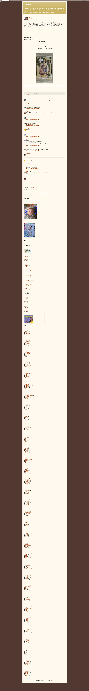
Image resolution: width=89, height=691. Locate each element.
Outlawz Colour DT (27, 553)
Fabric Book (26, 429)
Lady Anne (26, 507)
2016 (26, 305)
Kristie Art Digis (27, 504)
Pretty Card (27, 285)
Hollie (26, 458)
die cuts (26, 411)
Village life (26, 664)
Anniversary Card (27, 333)
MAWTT (26, 531)
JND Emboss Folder (27, 483)
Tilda (26, 651)
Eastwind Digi (27, 421)
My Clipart (26, 539)
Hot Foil (26, 461)
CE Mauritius (27, 363)
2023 (26, 260)
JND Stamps (26, 491)
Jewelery (26, 469)
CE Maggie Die (27, 362)
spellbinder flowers (27, 622)
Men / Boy (26, 533)
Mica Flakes (26, 534)
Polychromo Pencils (27, 580)
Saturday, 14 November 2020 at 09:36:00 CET (32, 108)
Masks (26, 527)
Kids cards (26, 501)
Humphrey (26, 463)
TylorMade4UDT (27, 662)
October (27, 288)
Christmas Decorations (28, 382)
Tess (25, 650)
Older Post (63, 185)
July (26, 292)
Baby (25, 336)
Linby (27, 148)
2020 (26, 264)
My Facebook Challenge (28, 542)
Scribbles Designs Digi (28, 608)
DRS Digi (26, 417)
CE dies (26, 358)
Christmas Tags (27, 383)
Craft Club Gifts (27, 390)
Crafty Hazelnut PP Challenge (29, 395)
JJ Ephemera (26, 471)
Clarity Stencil (27, 387)
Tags (25, 645)
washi (26, 666)
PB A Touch (26, 567)
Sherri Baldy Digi (27, 616)
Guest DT (26, 453)
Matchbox (26, 528)
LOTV (26, 515)
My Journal (26, 543)
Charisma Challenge (27, 373)
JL (25, 472)
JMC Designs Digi (27, 478)
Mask (26, 526)
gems (25, 439)
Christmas (26, 379)
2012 (26, 310)
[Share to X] (35, 93)
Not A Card (26, 547)
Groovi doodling (27, 449)
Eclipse (26, 422)
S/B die (26, 602)
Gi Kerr (26, 440)
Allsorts (28, 94)
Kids (25, 500)
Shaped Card (26, 611)
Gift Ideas (26, 442)
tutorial (26, 659)
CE (25, 356)
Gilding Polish (27, 443)
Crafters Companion (27, 393)
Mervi (27, 116)
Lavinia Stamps (27, 510)
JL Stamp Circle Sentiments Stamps (30, 475)
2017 (26, 303)
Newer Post (26, 185)
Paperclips (26, 563)
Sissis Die (26, 618)
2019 (26, 301)
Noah (26, 546)
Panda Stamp (27, 559)
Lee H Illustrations (27, 511)
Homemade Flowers (27, 460)
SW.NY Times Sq (27, 640)
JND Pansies (26, 489)
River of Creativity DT (28, 600)
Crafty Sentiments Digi (28, 399)
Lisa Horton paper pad (28, 512)
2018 (26, 302)
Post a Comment (27, 183)
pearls (26, 569)
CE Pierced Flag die (27, 366)
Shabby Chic (26, 610)
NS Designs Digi (27, 549)
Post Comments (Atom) (31, 187)
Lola (25, 514)
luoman (46, 680)
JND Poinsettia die (27, 490)
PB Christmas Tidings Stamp (29, 568)
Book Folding (27, 343)
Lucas (26, 521)
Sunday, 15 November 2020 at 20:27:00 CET (32, 174)
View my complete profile (27, 26)
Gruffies (26, 451)
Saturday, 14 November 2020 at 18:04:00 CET (32, 150)
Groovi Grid (27, 271)
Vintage (26, 665)
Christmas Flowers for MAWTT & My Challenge (32, 286)
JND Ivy (26, 485)
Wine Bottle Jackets (27, 672)
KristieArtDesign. (27, 505)
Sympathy (26, 644)
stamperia (26, 624)
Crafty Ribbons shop (28, 398)
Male (25, 523)
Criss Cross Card (27, 403)
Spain (26, 621)
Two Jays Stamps (27, 661)
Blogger (52, 680)
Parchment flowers (27, 565)
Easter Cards (26, 420)
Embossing (26, 426)
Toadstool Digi (27, 652)
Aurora (26, 335)
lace (25, 506)
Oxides (26, 556)
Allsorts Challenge (37, 44)
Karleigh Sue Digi (27, 499)
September (27, 289)
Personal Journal (27, 574)
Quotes (26, 591)
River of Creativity (27, 599)
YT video (26, 676)
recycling (26, 595)
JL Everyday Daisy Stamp (28, 473)
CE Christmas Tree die (28, 357)
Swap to (26, 643)
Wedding (26, 670)
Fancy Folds (26, 431)
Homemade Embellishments (28, 459)
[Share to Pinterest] (37, 93)
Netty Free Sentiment (28, 545)
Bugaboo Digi (27, 347)
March (27, 297)
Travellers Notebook (27, 656)
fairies (26, 430)
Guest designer (27, 452)
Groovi (26, 448)
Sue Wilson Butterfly (28, 632)
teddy (26, 649)
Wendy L (31, 17)
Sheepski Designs (27, 613)
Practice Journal (27, 581)
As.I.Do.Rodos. (28, 122)
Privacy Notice (29, 14)
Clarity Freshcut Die (27, 384)
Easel (26, 418)
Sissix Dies (26, 619)
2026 (26, 256)
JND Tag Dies (27, 492)
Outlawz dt (26, 554)
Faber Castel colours (27, 428)
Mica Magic (26, 535)
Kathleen (27, 158)
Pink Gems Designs (27, 577)
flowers (26, 432)
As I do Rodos (31, 124)
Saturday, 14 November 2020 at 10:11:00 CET (32, 119)
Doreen (27, 106)
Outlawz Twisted (27, 555)
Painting (26, 558)
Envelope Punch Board (28, 427)
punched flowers (27, 585)
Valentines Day (27, 663)
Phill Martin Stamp (27, 575)
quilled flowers (27, 590)
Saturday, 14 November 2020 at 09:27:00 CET (32, 103)
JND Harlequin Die (27, 484)
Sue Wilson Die (27, 633)
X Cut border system (28, 674)
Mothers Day (27, 537)
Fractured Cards (27, 437)
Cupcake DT (26, 406)
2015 (26, 306)
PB (25, 566)
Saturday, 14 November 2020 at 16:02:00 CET (32, 136)
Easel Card (26, 419)
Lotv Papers (26, 516)
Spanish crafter (31, 4)
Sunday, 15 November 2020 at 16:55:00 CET (32, 168)
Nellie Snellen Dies (27, 544)
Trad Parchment (27, 655)
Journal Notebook (27, 495)
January (27, 299)
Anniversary (26, 332)
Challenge (26, 372)
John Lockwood (27, 494)
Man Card (26, 524)
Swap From (26, 642)
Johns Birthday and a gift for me (30, 275)
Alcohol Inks (27, 329)
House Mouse (27, 462)
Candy (26, 351)
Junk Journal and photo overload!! (30, 280)
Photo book (26, 576)
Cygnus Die (26, 407)
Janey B (26, 468)
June (26, 293)
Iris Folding (26, 467)
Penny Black (26, 570)
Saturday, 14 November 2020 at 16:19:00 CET (32, 145)
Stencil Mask (27, 628)
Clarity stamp (27, 386)
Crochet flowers (27, 405)
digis (25, 414)
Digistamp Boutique (27, 415)
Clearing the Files (28, 270)
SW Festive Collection (28, 637)
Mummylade (28, 171)
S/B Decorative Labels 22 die (29, 601)
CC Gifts (26, 355)
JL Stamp (26, 474)
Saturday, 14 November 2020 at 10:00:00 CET (32, 113)
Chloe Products (27, 377)
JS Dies (26, 496)
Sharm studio (27, 612)
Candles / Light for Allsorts (29, 277)
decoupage (26, 408)
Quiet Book (26, 588)
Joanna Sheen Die (27, 493)
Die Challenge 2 (27, 410)
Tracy (27, 177)
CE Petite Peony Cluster (28, 365)
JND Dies (26, 482)
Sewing (26, 609)
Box (25, 344)
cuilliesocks (28, 153)
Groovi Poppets (27, 450)
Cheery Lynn (27, 374)
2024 (26, 259)
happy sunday (27, 454)
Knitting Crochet (27, 502)
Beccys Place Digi (27, 340)
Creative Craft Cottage (28, 400)
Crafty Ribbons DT (27, 397)
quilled (26, 589)
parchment (26, 564)
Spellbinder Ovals (27, 623)
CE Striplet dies (27, 368)
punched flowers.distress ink (28, 586)
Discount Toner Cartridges (44, 194)
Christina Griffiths (27, 378)
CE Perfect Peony (27, 364)
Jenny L (27, 139)
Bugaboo (26, 346)
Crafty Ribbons (27, 396)
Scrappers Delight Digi (28, 606)
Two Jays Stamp (27, 660)
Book (26, 342)
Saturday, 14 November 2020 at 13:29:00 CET (32, 130)
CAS (25, 354)
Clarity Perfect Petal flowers (29, 385)
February (27, 298)
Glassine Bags (27, 446)
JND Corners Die (27, 481)
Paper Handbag (27, 560)
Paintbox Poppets (27, 557)
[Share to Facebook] (36, 93)
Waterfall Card (27, 669)
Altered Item (26, 331)
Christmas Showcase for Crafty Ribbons (31, 279)
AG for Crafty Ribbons (29, 284)
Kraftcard (26, 503)
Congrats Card (27, 389)
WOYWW (26, 673)
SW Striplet (26, 638)
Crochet (26, 404)
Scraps (26, 607)
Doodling (26, 416)
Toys (25, 654)
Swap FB (26, 641)
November (27, 266)
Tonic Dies (26, 653)
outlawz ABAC (27, 552)
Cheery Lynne (27, 375)
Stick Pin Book (27, 629)
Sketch (26, 620)
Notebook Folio (27, 548)
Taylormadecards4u (27, 648)
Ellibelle (27, 133)
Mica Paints (26, 536)
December (27, 265)
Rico (25, 598)
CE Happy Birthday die (28, 361)
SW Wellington (27, 639)
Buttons (26, 350)
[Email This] (33, 93)
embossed (26, 425)
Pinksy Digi (26, 578)
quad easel (26, 587)
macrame (26, 522)
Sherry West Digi (27, 617)
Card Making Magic (27, 353)
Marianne (26, 525)
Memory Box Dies (27, 532)
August (27, 290)
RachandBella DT (27, 592)
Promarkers (26, 584)
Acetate (26, 326)
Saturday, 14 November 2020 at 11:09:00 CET (32, 125)
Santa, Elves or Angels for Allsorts (30, 274)
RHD (25, 596)
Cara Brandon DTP (27, 352)
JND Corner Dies (27, 480)
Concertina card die (27, 388)
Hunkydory (26, 464)
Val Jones (27, 128)
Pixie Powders (27, 579)
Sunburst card (27, 634)
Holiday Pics (26, 457)
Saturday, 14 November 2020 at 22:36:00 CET (32, 163)
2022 (26, 261)
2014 (26, 307)
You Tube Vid (27, 675)
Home (24, 14)
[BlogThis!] (34, 93)
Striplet (26, 631)
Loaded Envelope (27, 513)
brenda (27, 98)
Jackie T (27, 111)
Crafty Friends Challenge (28, 394)
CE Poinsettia (27, 367)
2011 (26, 311)
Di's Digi (26, 409)
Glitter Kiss (26, 447)
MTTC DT (26, 538)
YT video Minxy (27, 677)
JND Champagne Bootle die (28, 479)
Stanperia (26, 627)
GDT (25, 438)
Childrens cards (27, 376)
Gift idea (26, 441)
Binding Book (27, 341)
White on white (27, 671)
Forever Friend (27, 435)
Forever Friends (27, 436)
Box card (26, 345)
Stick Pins (26, 630)
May (26, 294)
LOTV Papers (27, 517)
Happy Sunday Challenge (29, 267)
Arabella (26, 334)
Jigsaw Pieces (27, 470)
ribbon (26, 597)
